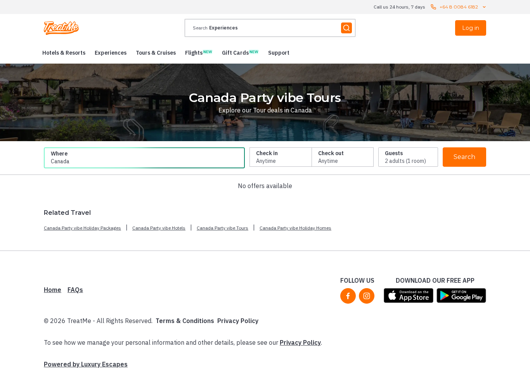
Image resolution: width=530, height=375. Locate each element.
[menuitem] (64, 53)
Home (52, 290)
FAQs (75, 290)
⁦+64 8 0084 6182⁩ (459, 7)
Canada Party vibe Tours (222, 228)
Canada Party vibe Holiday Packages (82, 228)
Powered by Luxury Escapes (86, 364)
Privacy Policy (237, 321)
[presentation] (270, 27)
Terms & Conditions (185, 321)
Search (464, 157)
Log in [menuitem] (470, 27)
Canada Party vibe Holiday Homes (295, 228)
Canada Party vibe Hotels (158, 228)
